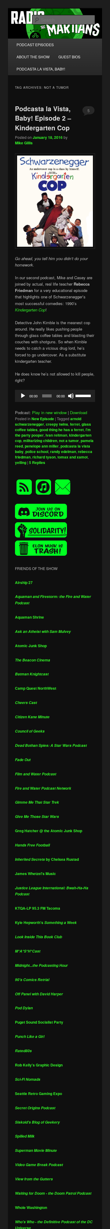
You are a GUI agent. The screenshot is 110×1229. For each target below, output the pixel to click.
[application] (55, 396)
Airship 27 (24, 582)
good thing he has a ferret (61, 429)
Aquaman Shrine (29, 617)
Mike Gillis (24, 143)
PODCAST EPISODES (35, 44)
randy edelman (63, 451)
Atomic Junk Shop (31, 645)
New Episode (42, 418)
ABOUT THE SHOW (33, 56)
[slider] (83, 395)
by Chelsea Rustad (47, 859)
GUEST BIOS (69, 56)
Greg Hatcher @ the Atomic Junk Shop (48, 830)
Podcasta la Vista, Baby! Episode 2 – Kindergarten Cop (43, 118)
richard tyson (44, 457)
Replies (37, 462)
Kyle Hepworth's (46, 922)
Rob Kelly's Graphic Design (39, 1065)
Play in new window (49, 412)
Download (78, 412)
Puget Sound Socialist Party (39, 1022)
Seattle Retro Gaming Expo (38, 1093)
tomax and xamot (72, 457)
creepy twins (57, 424)
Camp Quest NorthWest (35, 688)
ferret (75, 424)
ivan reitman (56, 435)
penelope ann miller (42, 446)
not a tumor (69, 440)
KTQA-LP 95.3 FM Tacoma (37, 908)
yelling (20, 462)
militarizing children (40, 440)
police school (36, 451)
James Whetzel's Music (35, 873)
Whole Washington (31, 1207)
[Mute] (71, 396)
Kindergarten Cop (30, 310)
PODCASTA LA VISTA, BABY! (40, 68)
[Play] (23, 396)
